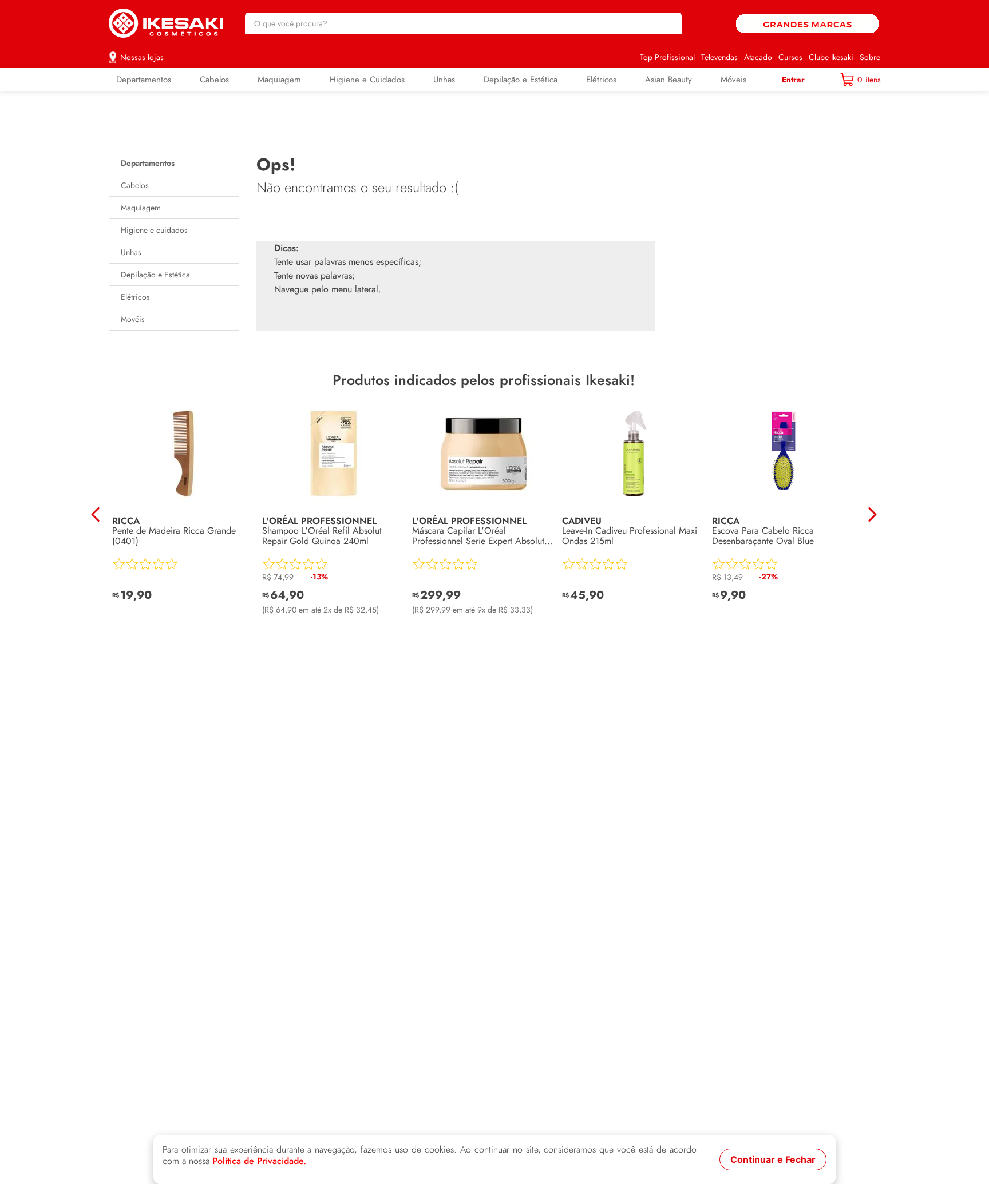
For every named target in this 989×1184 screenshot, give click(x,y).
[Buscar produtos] (667, 23)
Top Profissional (667, 57)
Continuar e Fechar (773, 1159)
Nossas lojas (142, 57)
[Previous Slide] (96, 514)
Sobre (870, 57)
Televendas (719, 57)
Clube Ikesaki (831, 57)
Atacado (758, 57)
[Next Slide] (872, 514)
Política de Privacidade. (259, 1161)
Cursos (790, 57)
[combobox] (463, 23)
